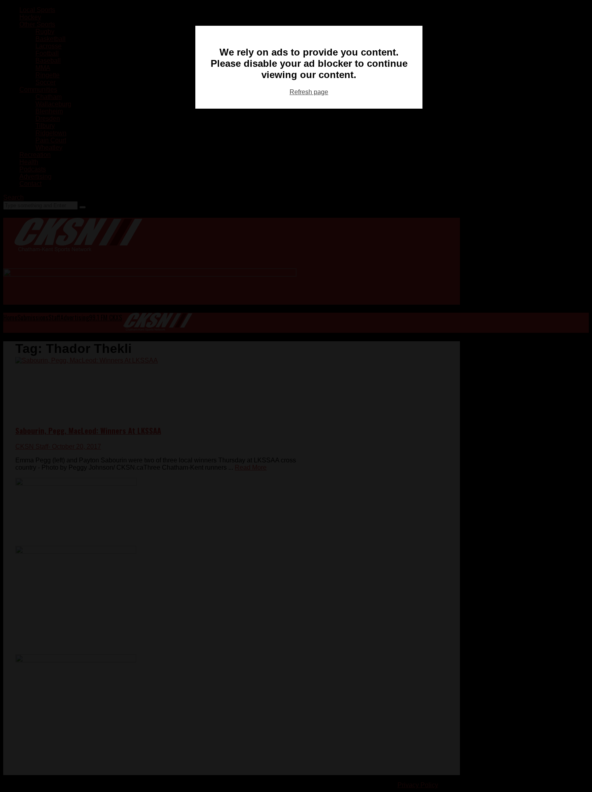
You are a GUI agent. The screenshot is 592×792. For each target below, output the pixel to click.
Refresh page (309, 92)
